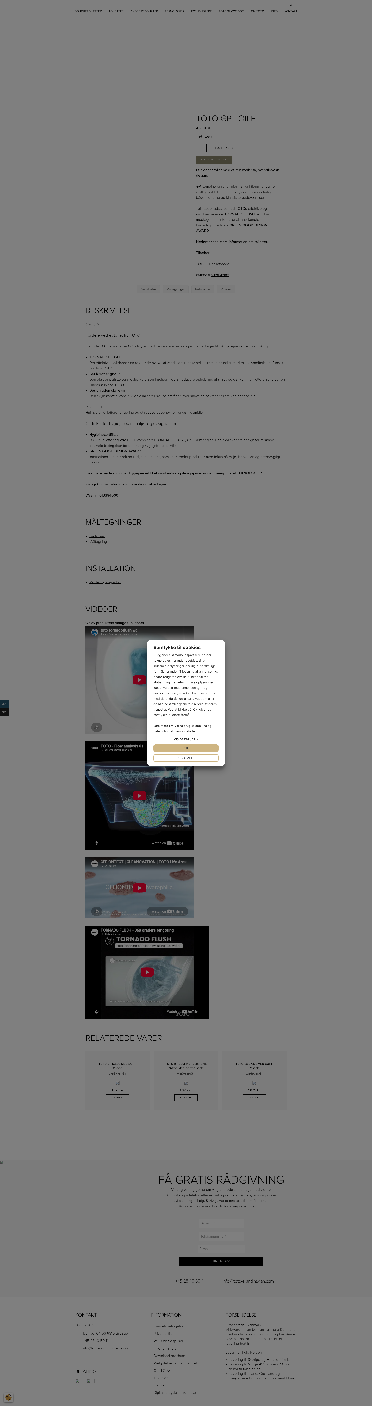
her (194, 731)
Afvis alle (186, 758)
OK (186, 748)
